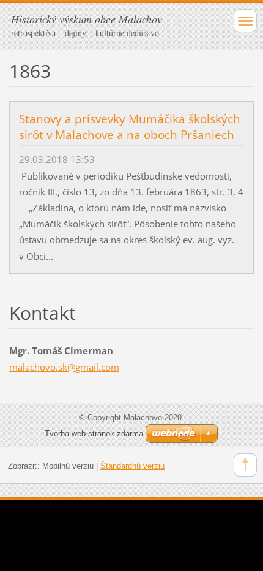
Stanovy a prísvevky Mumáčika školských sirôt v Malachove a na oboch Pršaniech (129, 127)
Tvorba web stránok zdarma (94, 433)
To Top (245, 465)
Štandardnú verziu (132, 466)
